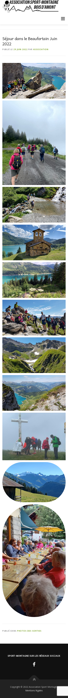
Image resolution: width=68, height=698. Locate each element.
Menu (62, 18)
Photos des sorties (29, 631)
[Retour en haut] (34, 679)
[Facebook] (34, 664)
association (41, 49)
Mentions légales (34, 690)
